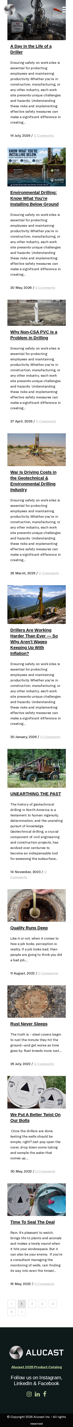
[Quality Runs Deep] (36, 905)
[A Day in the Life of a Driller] (36, 20)
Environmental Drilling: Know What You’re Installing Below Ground (34, 198)
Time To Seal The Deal (32, 1222)
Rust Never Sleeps (28, 1023)
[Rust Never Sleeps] (36, 1001)
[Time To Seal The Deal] (36, 1199)
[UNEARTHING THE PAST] (36, 768)
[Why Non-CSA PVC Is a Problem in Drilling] (36, 313)
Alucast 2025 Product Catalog (36, 1367)
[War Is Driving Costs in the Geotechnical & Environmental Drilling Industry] (36, 449)
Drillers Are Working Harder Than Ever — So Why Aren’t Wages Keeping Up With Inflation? (34, 642)
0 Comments (44, 135)
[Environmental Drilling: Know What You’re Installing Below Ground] (36, 167)
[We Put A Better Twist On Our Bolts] (36, 1092)
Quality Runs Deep (29, 927)
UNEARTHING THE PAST (35, 793)
